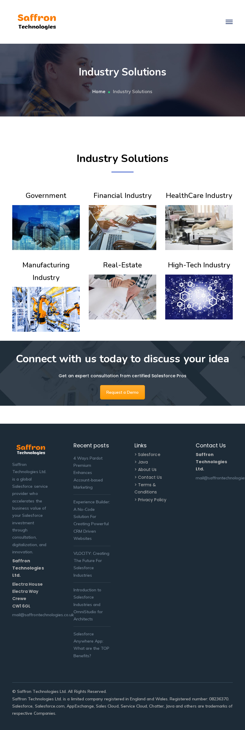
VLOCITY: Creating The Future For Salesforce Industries (92, 564)
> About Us (145, 469)
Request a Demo (122, 392)
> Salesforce (147, 455)
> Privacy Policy (150, 500)
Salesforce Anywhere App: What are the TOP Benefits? (92, 644)
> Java (141, 462)
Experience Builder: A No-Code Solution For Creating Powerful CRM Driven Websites (92, 520)
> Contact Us (148, 477)
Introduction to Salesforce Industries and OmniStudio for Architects (88, 604)
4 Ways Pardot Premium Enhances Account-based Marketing (88, 472)
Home (98, 91)
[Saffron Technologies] (37, 21)
